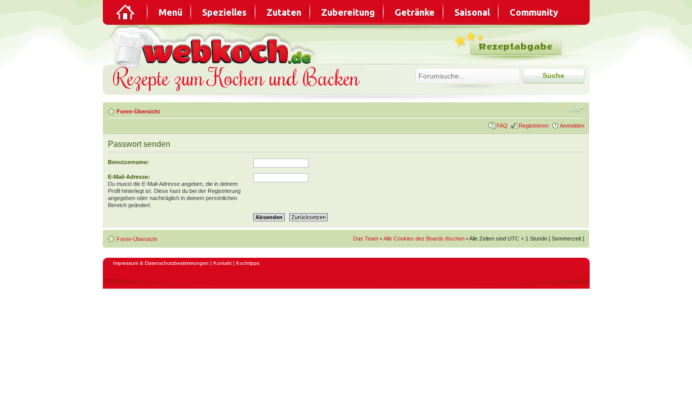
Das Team (365, 238)
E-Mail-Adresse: (129, 177)
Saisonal (472, 12)
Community (534, 12)
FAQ (502, 126)
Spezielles (224, 12)
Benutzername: (128, 162)
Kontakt (222, 263)
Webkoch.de (214, 46)
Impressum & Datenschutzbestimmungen (161, 263)
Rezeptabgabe (515, 47)
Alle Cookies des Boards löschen (424, 238)
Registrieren (534, 126)
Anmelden (572, 126)
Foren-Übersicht (138, 111)
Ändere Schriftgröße (576, 109)
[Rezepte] (126, 12)
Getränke (415, 12)
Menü (170, 12)
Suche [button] (553, 75)
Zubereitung (348, 12)
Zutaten (283, 12)
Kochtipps (247, 263)
